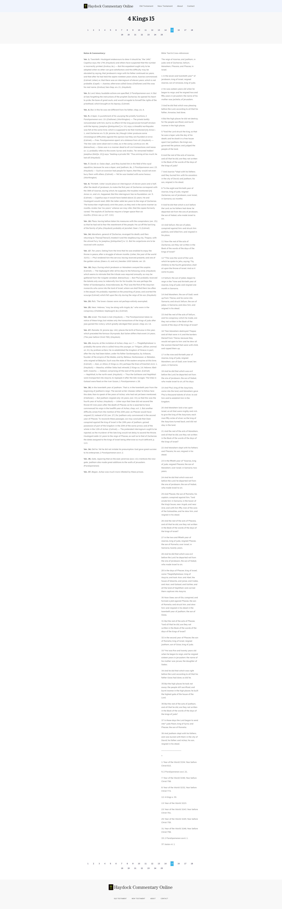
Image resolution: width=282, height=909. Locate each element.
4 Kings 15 (141, 18)
